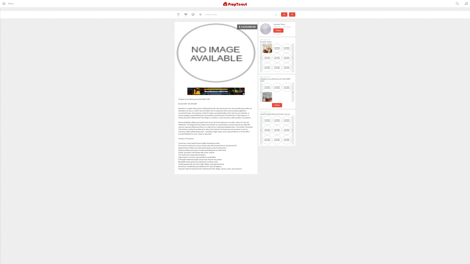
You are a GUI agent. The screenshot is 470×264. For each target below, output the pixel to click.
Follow (278, 30)
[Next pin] (292, 14)
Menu (11, 3)
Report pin (276, 14)
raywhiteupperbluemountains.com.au (275, 114)
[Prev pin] (284, 14)
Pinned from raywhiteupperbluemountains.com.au (193, 14)
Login (466, 3)
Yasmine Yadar (279, 24)
